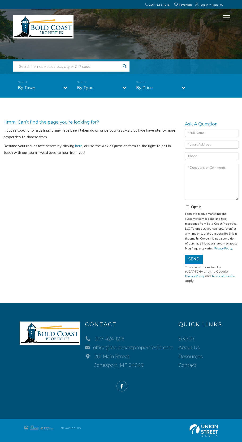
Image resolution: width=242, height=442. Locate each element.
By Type (85, 88)
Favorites (185, 4)
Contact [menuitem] (187, 365)
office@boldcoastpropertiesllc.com (133, 347)
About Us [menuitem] (189, 347)
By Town (26, 88)
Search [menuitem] (186, 339)
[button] (124, 66)
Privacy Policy (223, 248)
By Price (144, 88)
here (78, 146)
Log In (204, 5)
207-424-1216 (159, 4)
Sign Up (217, 5)
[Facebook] (122, 386)
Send (193, 259)
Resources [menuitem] (190, 356)
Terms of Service (223, 276)
